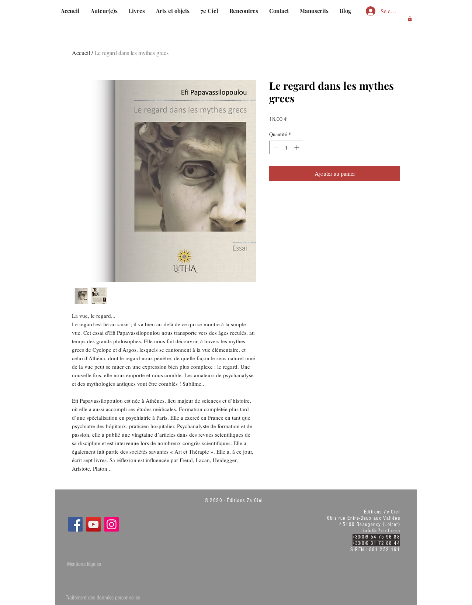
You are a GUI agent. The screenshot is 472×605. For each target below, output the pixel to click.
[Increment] (297, 147)
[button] (410, 18)
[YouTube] (93, 524)
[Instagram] (111, 524)
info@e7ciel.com (381, 531)
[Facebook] (75, 524)
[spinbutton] (286, 147)
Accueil (81, 52)
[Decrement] (275, 147)
